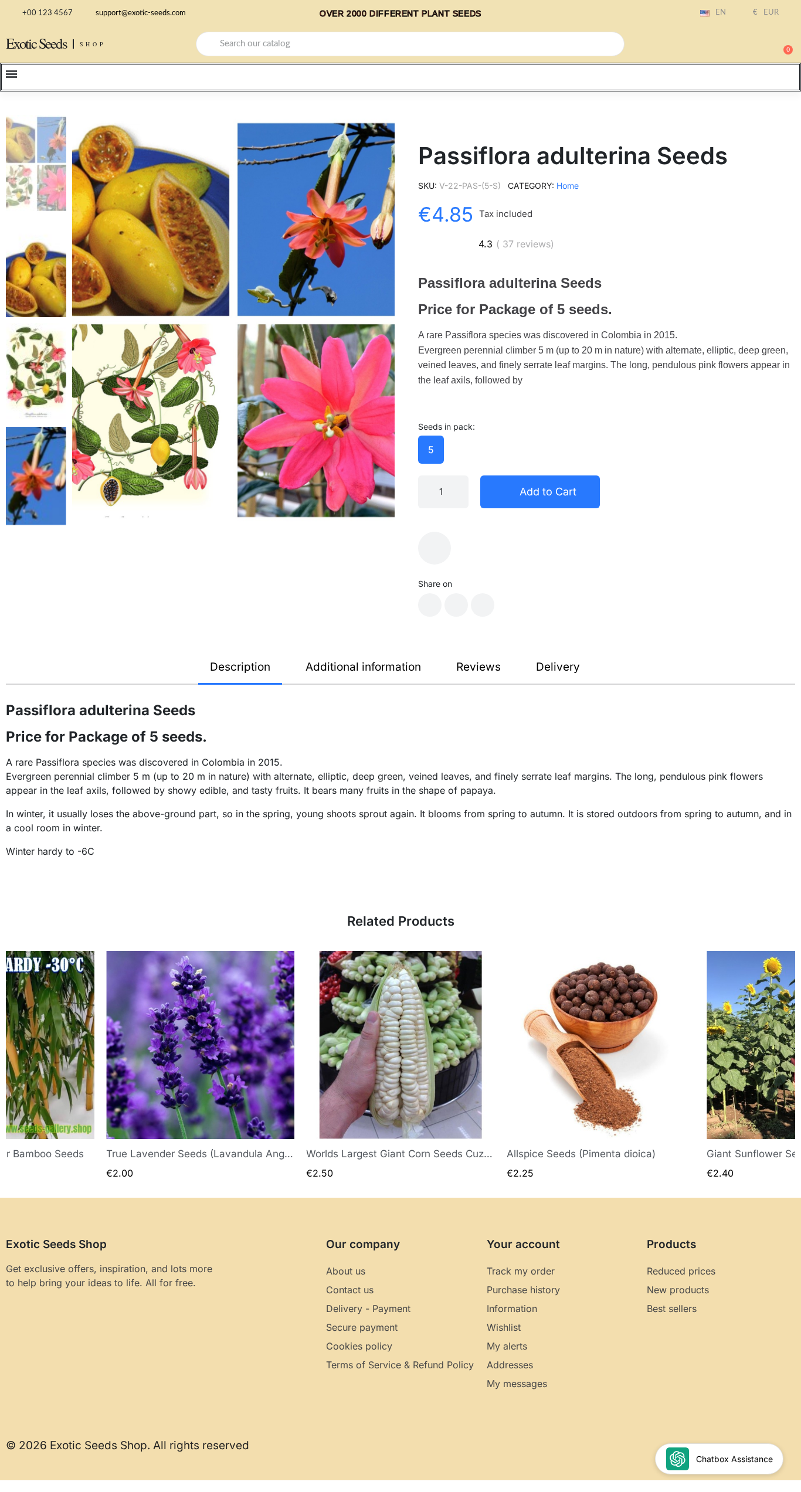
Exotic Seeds (36, 43)
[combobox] (410, 44)
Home (567, 186)
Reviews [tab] (478, 667)
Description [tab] (240, 667)
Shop (93, 44)
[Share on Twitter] (456, 605)
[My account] (742, 45)
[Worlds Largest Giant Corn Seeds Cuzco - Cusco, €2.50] (400, 1065)
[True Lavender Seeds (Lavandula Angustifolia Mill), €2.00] (200, 1065)
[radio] (431, 450)
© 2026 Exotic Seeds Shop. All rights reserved (127, 1445)
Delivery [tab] (558, 667)
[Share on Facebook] (430, 605)
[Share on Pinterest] (482, 605)
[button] (783, 44)
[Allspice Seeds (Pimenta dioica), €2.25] (601, 1065)
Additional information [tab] (363, 667)
